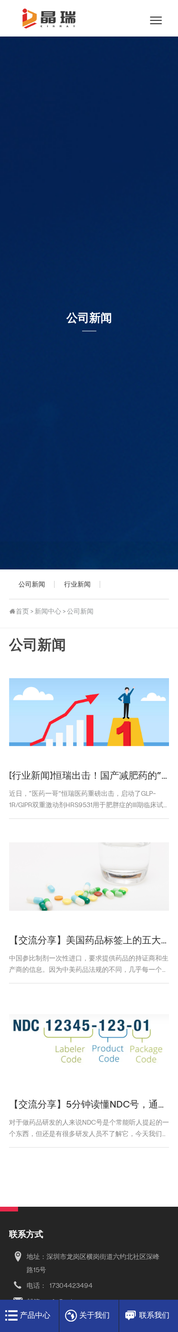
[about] (71, 1316)
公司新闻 (32, 584)
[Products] (11, 1316)
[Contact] (18, 1257)
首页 (22, 611)
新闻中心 (48, 611)
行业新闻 (77, 584)
